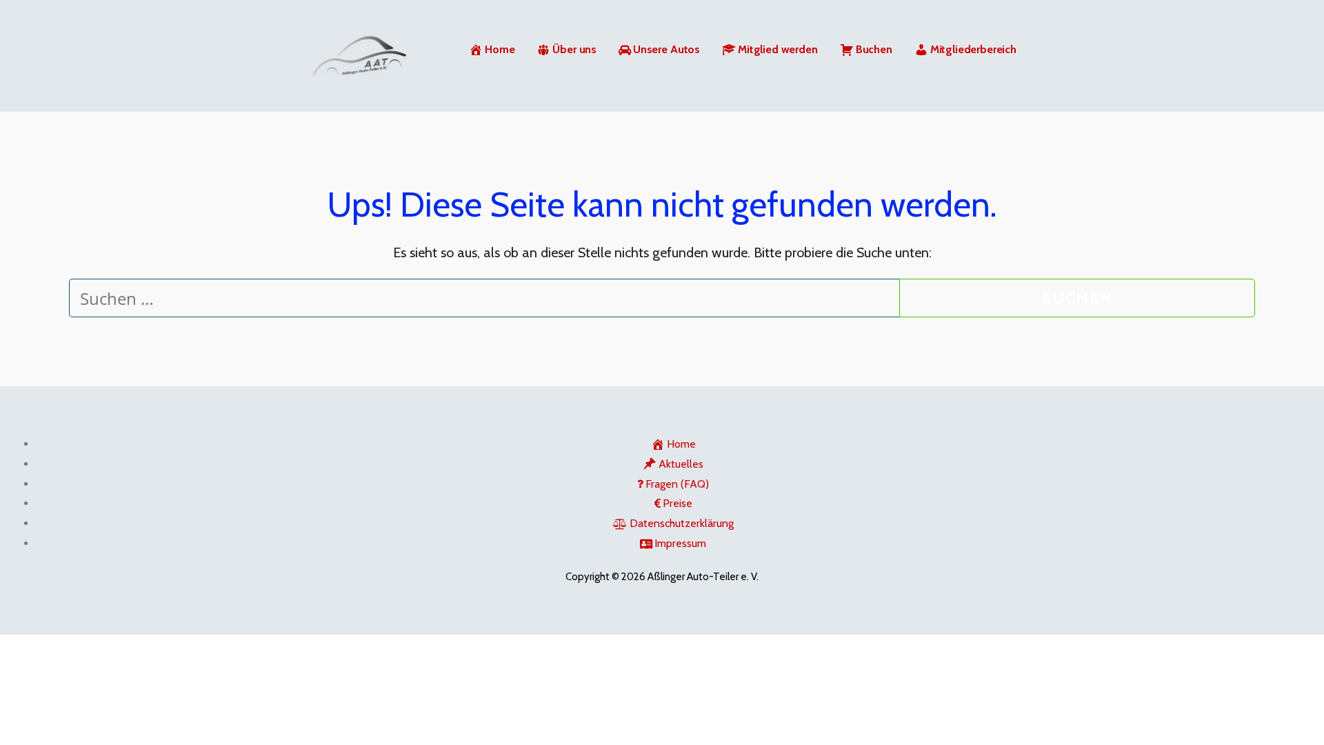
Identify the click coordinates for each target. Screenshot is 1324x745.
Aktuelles (681, 463)
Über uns (574, 49)
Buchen (874, 49)
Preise (677, 503)
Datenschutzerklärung (682, 523)
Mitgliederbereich (973, 49)
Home (499, 49)
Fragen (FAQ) (677, 483)
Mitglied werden (778, 49)
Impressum (680, 543)
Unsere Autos (666, 49)
